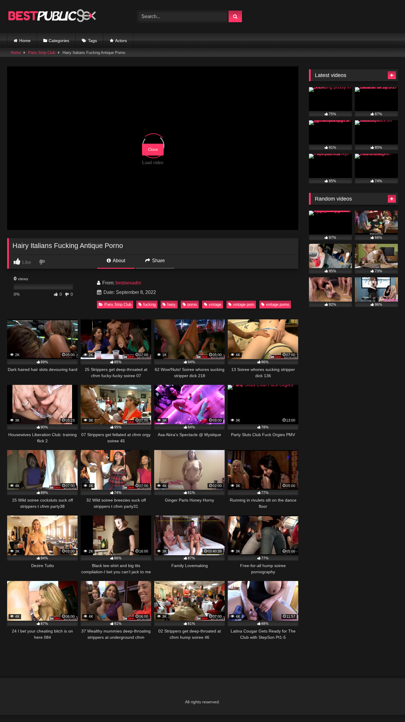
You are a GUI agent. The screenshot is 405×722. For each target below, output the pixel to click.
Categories (59, 40)
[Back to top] (386, 704)
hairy (171, 304)
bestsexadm (128, 282)
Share (158, 260)
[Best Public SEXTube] (51, 16)
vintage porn (243, 304)
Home (25, 40)
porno (192, 304)
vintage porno (277, 304)
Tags (92, 40)
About (118, 260)
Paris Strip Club (41, 52)
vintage (215, 304)
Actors (121, 40)
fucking (149, 304)
